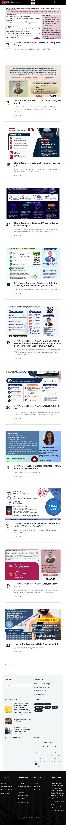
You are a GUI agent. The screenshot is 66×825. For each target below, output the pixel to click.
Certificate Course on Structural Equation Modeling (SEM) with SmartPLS (37, 525)
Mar (8, 526)
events (47, 704)
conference (39, 704)
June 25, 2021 (17, 723)
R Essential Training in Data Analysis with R (36, 644)
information (39, 707)
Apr (8, 468)
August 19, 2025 (18, 715)
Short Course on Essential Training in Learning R (37, 164)
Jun (8, 225)
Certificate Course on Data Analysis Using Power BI (37, 101)
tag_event (38, 710)
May (8, 408)
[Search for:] (18, 685)
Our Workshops (39, 694)
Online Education (40, 691)
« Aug (37, 767)
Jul (8, 45)
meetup (48, 707)
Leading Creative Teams (42, 687)
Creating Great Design (42, 684)
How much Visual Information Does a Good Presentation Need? (22, 729)
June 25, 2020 (18, 733)
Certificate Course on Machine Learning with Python (37, 44)
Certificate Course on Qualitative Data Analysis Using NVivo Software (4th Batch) (37, 284)
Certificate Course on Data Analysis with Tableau (37, 407)
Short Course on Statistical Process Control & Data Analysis (36, 224)
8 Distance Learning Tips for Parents (22, 720)
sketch (55, 707)
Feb (8, 646)
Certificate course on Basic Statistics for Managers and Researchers (37, 467)
